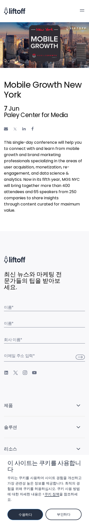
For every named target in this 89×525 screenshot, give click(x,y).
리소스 (10, 449)
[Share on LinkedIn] (24, 129)
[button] (82, 10)
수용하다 (25, 514)
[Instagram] (25, 372)
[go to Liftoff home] (14, 11)
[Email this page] (6, 129)
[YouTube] (34, 372)
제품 (8, 405)
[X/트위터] (15, 372)
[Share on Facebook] (32, 129)
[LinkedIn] (6, 372)
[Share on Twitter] (15, 128)
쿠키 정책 (51, 494)
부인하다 (63, 514)
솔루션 (10, 427)
